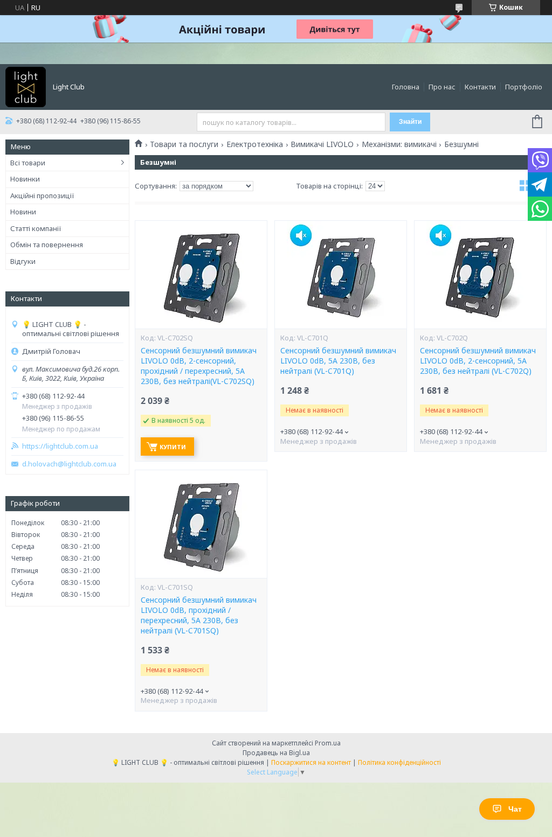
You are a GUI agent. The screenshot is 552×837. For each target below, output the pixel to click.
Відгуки (23, 261)
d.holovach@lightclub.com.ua (69, 464)
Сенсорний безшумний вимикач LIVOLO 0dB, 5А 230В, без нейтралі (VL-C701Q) (338, 361)
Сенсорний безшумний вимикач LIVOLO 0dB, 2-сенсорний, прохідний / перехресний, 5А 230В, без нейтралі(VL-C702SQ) (199, 366)
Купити (173, 447)
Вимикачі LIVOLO (322, 144)
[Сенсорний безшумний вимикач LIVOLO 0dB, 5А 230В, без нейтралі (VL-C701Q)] (340, 275)
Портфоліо (523, 87)
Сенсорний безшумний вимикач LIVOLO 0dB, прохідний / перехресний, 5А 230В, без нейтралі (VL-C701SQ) (199, 615)
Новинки (25, 179)
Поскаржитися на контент (311, 762)
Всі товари (27, 163)
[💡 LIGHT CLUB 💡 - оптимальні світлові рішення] (25, 86)
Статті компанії (35, 228)
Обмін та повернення (46, 244)
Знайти (410, 121)
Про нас (442, 87)
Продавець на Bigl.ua (276, 752)
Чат (515, 809)
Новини (23, 212)
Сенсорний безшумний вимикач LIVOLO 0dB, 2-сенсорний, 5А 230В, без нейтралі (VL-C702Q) (478, 361)
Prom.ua (328, 743)
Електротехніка (254, 144)
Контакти (480, 87)
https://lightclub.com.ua (60, 446)
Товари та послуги (184, 144)
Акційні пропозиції (42, 195)
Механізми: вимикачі (399, 144)
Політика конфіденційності (399, 762)
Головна (405, 87)
